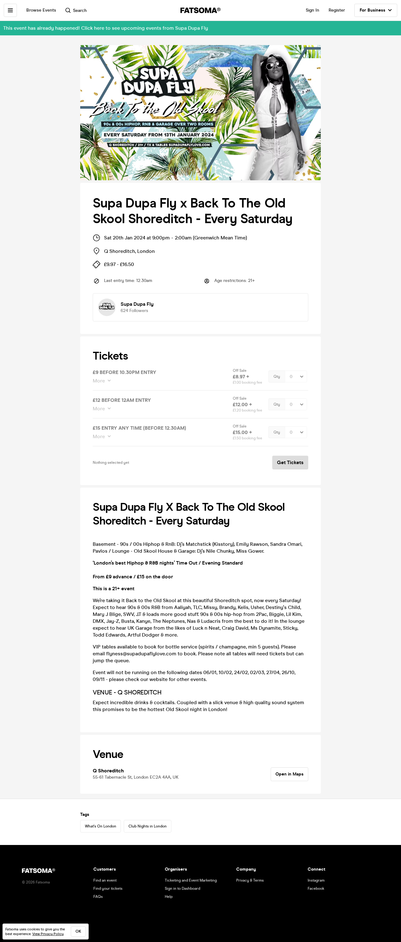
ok (78, 931)
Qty (276, 376)
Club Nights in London (147, 826)
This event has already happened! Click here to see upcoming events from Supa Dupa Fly (105, 28)
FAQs (98, 896)
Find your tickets (107, 888)
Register (337, 10)
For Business (372, 10)
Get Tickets (290, 462)
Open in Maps (289, 774)
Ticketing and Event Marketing (191, 880)
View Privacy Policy (48, 934)
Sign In (312, 10)
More (99, 381)
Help (169, 896)
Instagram (316, 880)
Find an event (105, 880)
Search (80, 10)
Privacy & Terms (250, 880)
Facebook (316, 888)
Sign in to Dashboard (182, 888)
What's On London (100, 826)
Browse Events (41, 10)
